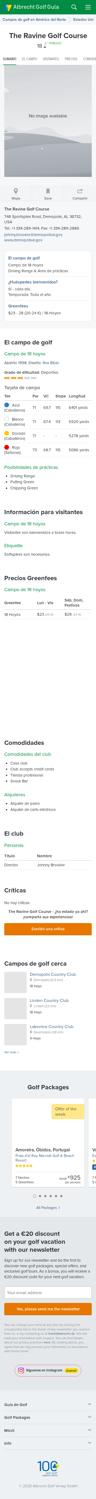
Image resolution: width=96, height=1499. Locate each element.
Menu (88, 7)
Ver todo (10, 1052)
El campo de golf (24, 258)
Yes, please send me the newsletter (48, 1309)
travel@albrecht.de (61, 1333)
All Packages (46, 1207)
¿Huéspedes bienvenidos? (33, 282)
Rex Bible (51, 362)
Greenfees (18, 306)
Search (74, 7)
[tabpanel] (48, 1145)
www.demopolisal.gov (23, 240)
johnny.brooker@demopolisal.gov (33, 234)
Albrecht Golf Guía (36, 6)
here (47, 1342)
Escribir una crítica (48, 929)
